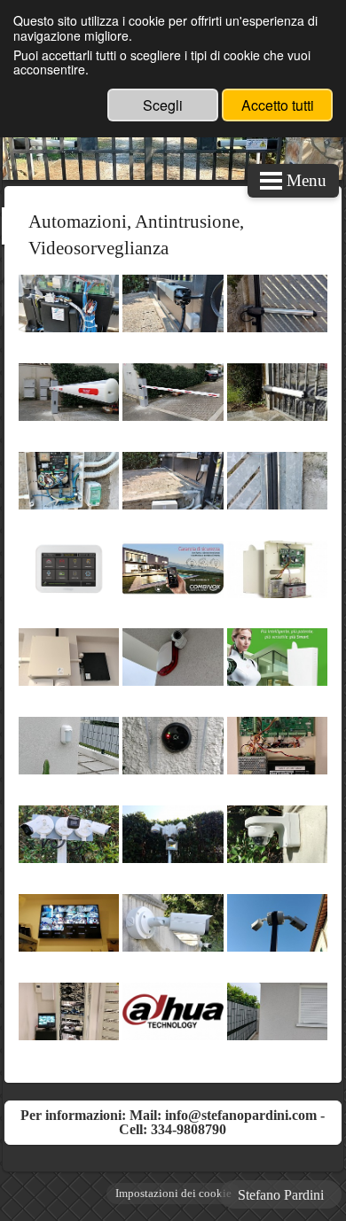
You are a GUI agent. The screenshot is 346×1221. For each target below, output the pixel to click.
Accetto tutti (277, 105)
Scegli (163, 105)
